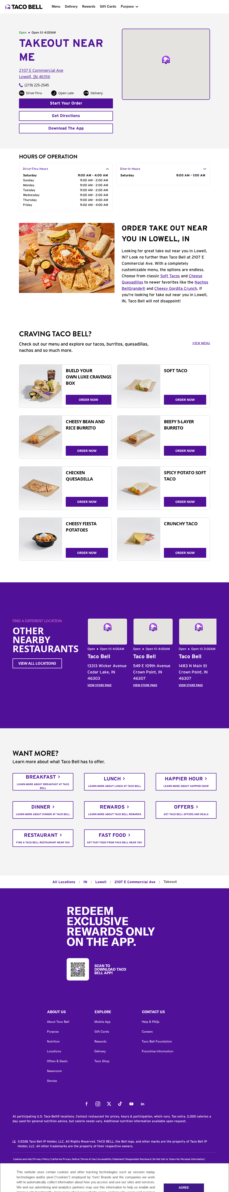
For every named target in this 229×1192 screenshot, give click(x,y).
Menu (56, 6)
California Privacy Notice (65, 1159)
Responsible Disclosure (138, 1159)
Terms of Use (88, 1159)
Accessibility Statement (110, 1159)
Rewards (88, 6)
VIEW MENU (201, 343)
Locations (54, 1051)
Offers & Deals (57, 1061)
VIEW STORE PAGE (99, 685)
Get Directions (66, 116)
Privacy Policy (41, 1159)
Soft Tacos (170, 276)
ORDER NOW (88, 399)
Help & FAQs (150, 1022)
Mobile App (102, 1022)
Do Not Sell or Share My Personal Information (178, 1159)
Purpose (127, 6)
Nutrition (53, 1041)
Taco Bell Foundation (157, 1041)
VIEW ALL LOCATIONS (37, 663)
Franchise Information (157, 1051)
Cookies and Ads (22, 1159)
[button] (67, 1013)
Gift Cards (108, 6)
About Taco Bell (58, 1022)
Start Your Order (66, 103)
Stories (52, 1081)
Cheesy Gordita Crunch (175, 289)
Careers (147, 1032)
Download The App (66, 128)
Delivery (71, 6)
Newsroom (54, 1071)
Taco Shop (101, 1061)
